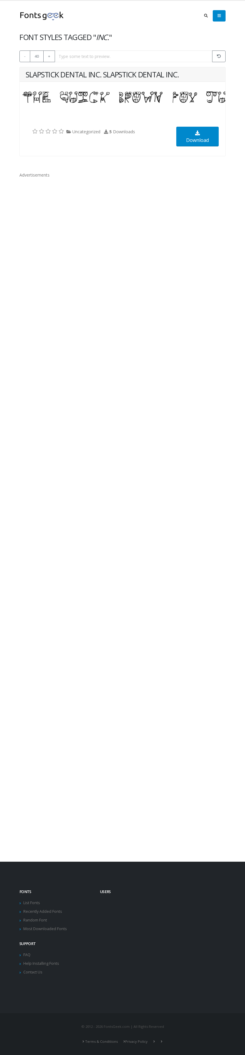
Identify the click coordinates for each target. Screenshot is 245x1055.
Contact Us (32, 972)
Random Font (35, 920)
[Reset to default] (219, 56)
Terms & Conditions (101, 1041)
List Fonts (31, 902)
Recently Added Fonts (42, 911)
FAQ (26, 954)
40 (37, 56)
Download (197, 140)
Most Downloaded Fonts (45, 928)
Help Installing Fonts (41, 963)
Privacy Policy (136, 1041)
